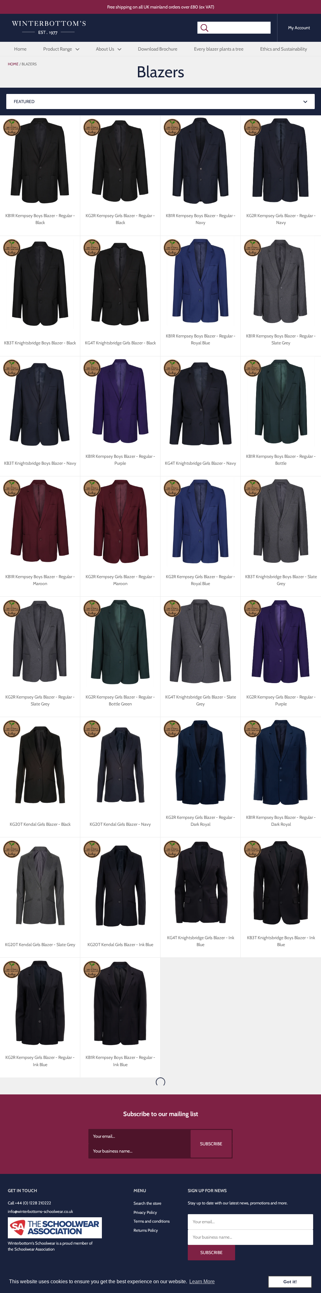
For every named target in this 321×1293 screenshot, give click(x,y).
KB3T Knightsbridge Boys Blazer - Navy (40, 463)
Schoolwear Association (34, 1249)
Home (20, 49)
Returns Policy (146, 1230)
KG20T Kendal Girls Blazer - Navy (120, 824)
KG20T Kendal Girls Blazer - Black (40, 824)
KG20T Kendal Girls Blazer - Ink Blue (120, 944)
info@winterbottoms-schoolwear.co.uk (40, 1211)
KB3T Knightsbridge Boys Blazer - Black (40, 343)
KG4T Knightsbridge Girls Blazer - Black (120, 343)
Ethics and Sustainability (283, 49)
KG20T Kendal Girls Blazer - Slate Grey (40, 944)
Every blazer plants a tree (219, 49)
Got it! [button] (290, 1281)
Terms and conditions (152, 1221)
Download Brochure (157, 49)
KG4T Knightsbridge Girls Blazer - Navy (200, 463)
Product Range (58, 49)
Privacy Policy (145, 1212)
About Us (105, 49)
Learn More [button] (202, 1281)
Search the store (147, 1203)
